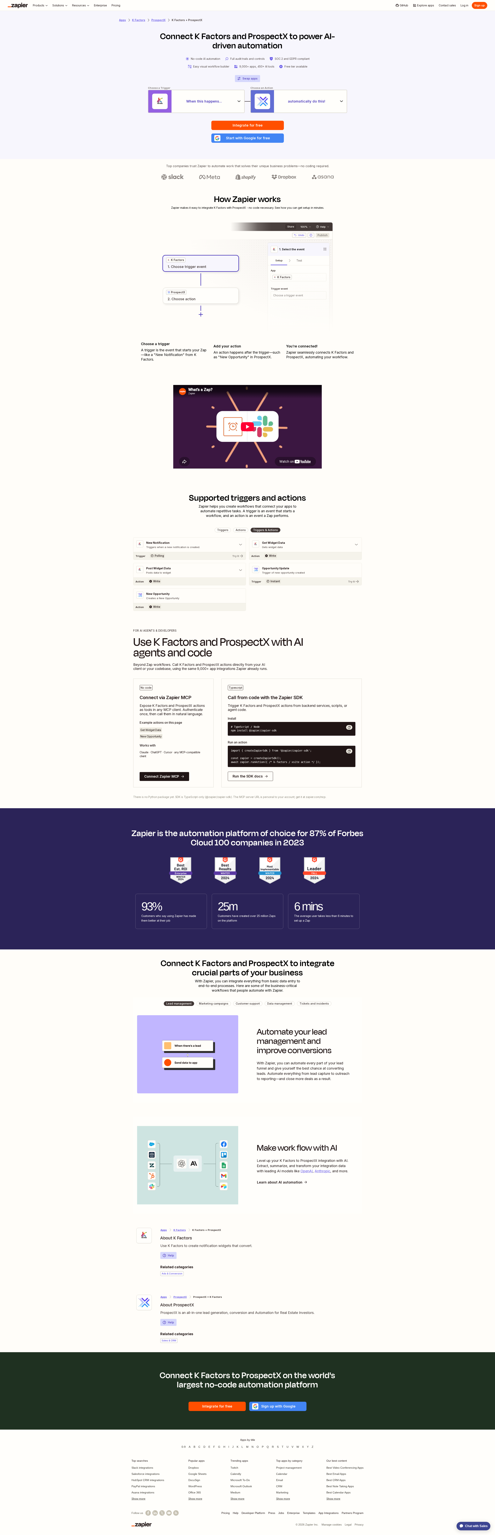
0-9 (184, 1446)
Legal (348, 1524)
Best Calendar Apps (338, 1492)
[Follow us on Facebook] (148, 1513)
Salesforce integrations (145, 1473)
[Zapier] (18, 5)
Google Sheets (197, 1473)
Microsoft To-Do (240, 1480)
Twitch (234, 1467)
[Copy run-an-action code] (349, 751)
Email (279, 1480)
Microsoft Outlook (241, 1486)
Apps (122, 20)
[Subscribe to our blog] (176, 1513)
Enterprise (293, 1512)
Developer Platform (253, 1512)
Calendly (235, 1473)
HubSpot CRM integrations (147, 1480)
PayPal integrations (143, 1486)
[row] (175, 260)
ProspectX (158, 20)
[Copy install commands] (349, 727)
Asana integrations (142, 1492)
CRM (279, 1486)
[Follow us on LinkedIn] (155, 1513)
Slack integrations (142, 1467)
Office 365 (194, 1492)
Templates (309, 1512)
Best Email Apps (336, 1473)
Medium (235, 1492)
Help (171, 1255)
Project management (289, 1467)
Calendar (281, 1473)
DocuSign (194, 1480)
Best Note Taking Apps (340, 1486)
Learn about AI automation (279, 1182)
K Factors (138, 20)
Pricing (225, 1512)
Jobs (281, 1512)
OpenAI (306, 1171)
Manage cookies (332, 1524)
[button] (247, 138)
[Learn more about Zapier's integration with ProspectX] (144, 1302)
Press (271, 1512)
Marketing (282, 1492)
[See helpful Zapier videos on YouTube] (169, 1513)
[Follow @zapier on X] (162, 1513)
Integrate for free (248, 125)
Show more (138, 1498)
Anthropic (322, 1171)
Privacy (359, 1524)
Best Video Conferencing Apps (345, 1467)
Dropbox (193, 1467)
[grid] (175, 260)
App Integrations (328, 1512)
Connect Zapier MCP (161, 776)
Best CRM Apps (336, 1480)
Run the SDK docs (248, 776)
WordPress (195, 1486)
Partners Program (353, 1512)
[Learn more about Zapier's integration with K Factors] (144, 1235)
